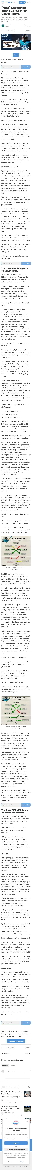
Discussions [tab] (14, 1087)
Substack (7, 1166)
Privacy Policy (21, 1157)
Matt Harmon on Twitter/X (19, 568)
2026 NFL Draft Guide (9, 1106)
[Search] (29, 1087)
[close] (27, 1121)
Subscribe (22, 2)
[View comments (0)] (9, 30)
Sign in (28, 2)
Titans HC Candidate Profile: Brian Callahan (11, 1093)
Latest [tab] (8, 1087)
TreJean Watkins (9, 25)
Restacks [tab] (12, 1065)
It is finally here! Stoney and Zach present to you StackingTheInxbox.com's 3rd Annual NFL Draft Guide (11, 1109)
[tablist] (8, 1065)
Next (26, 1053)
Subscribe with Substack (17, 1149)
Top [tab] (3, 1087)
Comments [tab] (5, 1065)
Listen (28, 26)
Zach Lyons (14, 1100)
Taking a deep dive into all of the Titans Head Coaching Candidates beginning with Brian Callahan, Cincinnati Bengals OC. (11, 1097)
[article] (16, 1097)
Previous (6, 1053)
